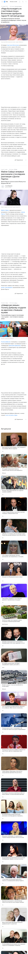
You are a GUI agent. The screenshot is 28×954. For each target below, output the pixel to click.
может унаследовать (7, 287)
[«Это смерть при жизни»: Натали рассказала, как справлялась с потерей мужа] (14, 551)
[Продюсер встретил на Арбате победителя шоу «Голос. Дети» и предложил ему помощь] (14, 745)
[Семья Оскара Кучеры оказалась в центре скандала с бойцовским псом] (14, 507)
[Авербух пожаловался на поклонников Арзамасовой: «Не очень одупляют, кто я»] (14, 637)
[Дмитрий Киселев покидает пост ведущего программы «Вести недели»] (14, 443)
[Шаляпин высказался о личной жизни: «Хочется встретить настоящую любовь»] (14, 896)
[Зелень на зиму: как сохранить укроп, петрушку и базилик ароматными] (14, 615)
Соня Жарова (8, 185)
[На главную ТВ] (6, 1)
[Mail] (4, 1)
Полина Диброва (5, 341)
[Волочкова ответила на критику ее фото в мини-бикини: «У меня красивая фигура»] (14, 788)
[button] (14, 33)
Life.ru (15, 302)
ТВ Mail (15, 169)
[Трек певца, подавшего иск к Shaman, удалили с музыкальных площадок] (14, 594)
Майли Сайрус (5, 210)
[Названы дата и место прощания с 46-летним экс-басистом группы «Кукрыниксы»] (14, 723)
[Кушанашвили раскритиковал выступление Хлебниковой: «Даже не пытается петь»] (14, 853)
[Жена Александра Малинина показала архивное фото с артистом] (14, 918)
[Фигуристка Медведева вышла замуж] (14, 572)
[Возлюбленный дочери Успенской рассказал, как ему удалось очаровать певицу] (14, 810)
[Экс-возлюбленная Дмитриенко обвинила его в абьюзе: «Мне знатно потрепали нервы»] (14, 702)
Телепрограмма (18, 6)
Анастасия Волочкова (13, 45)
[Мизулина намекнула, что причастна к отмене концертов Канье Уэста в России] (14, 831)
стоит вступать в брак (11, 415)
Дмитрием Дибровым (15, 345)
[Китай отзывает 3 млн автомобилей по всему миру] (14, 680)
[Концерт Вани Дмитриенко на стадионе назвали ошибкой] (14, 486)
